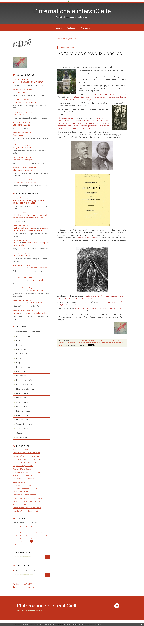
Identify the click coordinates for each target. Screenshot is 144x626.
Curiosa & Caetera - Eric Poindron (25, 488)
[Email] (116, 605)
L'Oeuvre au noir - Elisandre (23, 478)
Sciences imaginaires (24, 424)
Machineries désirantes (25, 389)
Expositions (20, 345)
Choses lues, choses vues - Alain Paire (27, 459)
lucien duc (81, 343)
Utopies (19, 433)
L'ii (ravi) (16, 313)
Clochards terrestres (22, 170)
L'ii (14, 255)
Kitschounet (20, 371)
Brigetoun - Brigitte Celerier (23, 466)
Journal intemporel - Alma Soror (24, 475)
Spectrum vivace (19, 482)
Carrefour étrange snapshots (24, 485)
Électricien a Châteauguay (24, 215)
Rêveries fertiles (22, 419)
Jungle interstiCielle (22, 147)
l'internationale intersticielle (111, 340)
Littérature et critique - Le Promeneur (27, 472)
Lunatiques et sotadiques (24, 102)
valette (16, 243)
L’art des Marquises (21, 92)
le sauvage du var (71, 343)
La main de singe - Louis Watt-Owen (26, 453)
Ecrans (18, 340)
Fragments (20, 362)
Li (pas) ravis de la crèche (24, 182)
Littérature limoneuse (24, 384)
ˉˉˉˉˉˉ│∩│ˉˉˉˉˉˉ (19, 268)
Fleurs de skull (19, 115)
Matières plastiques (23, 393)
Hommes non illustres (24, 367)
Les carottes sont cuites (25, 376)
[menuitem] (57, 27)
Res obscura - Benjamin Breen (24, 495)
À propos (85, 28)
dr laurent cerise (105, 343)
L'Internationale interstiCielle (72, 11)
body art (61, 343)
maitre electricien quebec (24, 228)
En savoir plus (97, 624)
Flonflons (19, 358)
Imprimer (82, 345)
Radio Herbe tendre (20, 504)
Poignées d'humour (23, 411)
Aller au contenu (7, 4)
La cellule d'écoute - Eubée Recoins (26, 511)
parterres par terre (23, 402)
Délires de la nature (23, 336)
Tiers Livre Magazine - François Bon (26, 456)
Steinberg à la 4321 (21, 125)
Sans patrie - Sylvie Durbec (23, 449)
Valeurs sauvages (22, 437)
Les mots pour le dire (24, 380)
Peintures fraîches (23, 406)
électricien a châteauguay (24, 200)
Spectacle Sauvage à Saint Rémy (28, 82)
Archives (71, 28)
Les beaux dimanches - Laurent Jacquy (27, 498)
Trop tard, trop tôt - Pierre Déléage (26, 462)
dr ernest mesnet (92, 343)
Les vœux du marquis (22, 160)
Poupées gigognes (23, 415)
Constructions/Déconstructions (28, 332)
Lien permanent (65, 340)
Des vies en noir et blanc (22, 491)
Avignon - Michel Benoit (22, 469)
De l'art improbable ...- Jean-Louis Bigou (27, 501)
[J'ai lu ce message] (142, 624)
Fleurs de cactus (22, 354)
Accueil (57, 28)
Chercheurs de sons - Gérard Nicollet (27, 508)
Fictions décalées (22, 349)
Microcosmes (21, 398)
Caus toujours (19, 135)
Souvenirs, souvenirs (24, 428)
